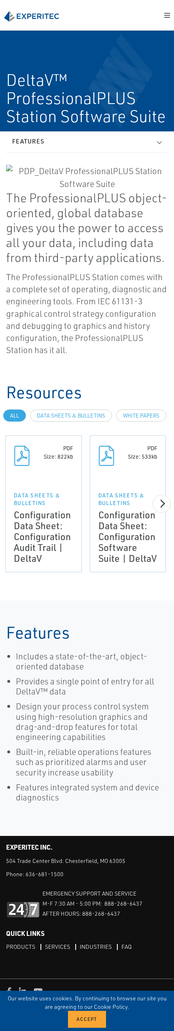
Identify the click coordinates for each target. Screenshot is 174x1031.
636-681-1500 (44, 874)
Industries (96, 946)
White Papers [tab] (141, 415)
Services (57, 946)
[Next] (162, 504)
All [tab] (14, 415)
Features (28, 141)
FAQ (126, 946)
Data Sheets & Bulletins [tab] (71, 415)
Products (20, 946)
